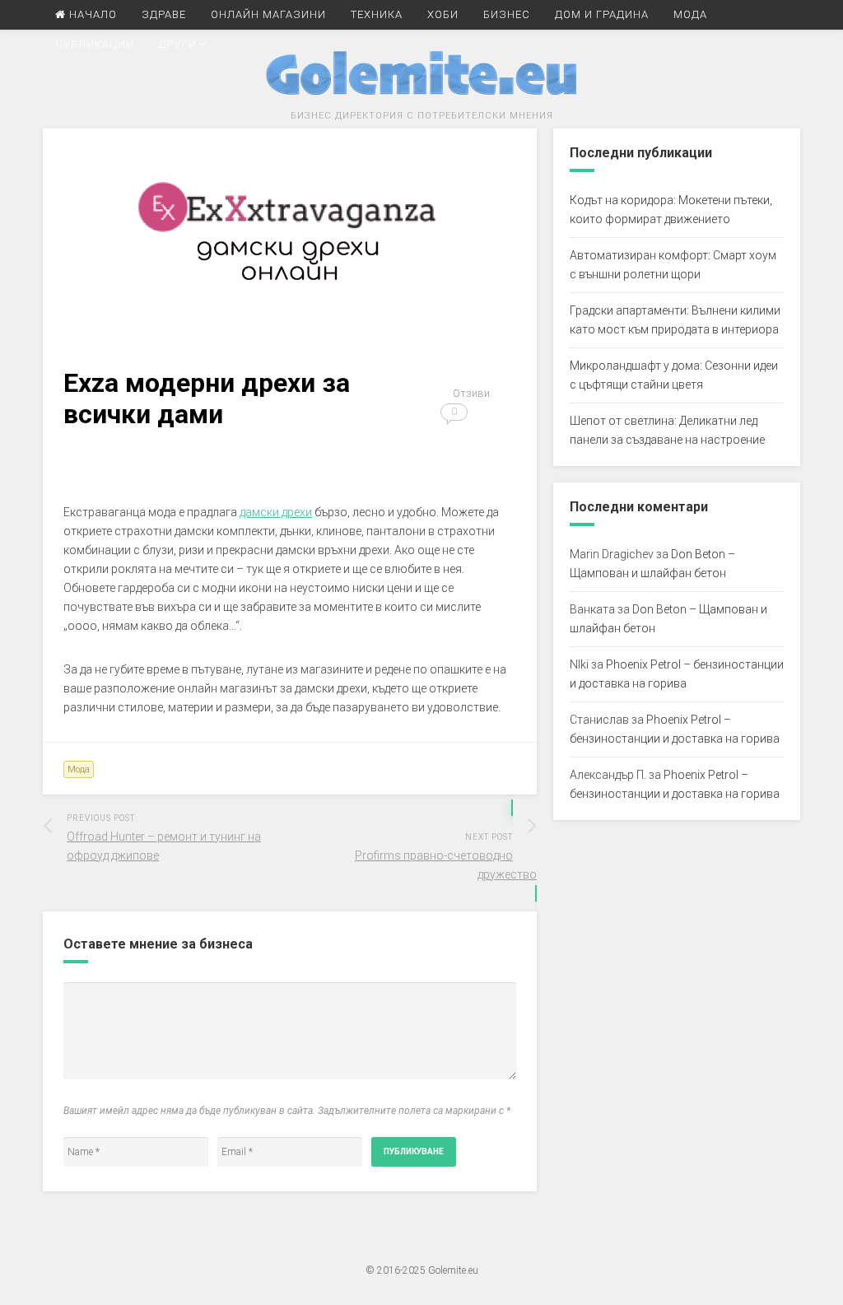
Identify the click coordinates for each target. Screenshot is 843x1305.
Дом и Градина (602, 14)
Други (178, 44)
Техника (377, 14)
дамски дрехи (276, 512)
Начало (91, 14)
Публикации (94, 44)
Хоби (443, 14)
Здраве (164, 14)
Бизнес (506, 14)
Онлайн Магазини (268, 14)
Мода (690, 14)
